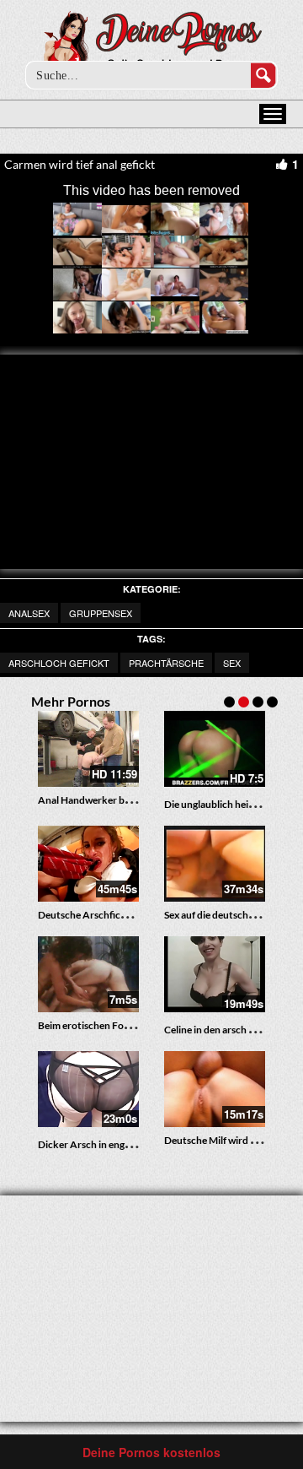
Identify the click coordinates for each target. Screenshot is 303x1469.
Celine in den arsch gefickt (221, 1029)
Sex (232, 662)
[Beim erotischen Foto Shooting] (88, 974)
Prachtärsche (166, 662)
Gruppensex (100, 613)
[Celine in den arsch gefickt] (214, 975)
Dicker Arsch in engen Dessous (106, 1144)
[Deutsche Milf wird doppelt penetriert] (214, 1089)
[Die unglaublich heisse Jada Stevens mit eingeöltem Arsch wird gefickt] (214, 749)
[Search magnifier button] (263, 75)
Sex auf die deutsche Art (217, 914)
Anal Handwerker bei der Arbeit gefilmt (125, 800)
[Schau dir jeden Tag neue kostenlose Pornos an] (152, 43)
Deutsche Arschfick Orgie (95, 914)
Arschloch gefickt (58, 662)
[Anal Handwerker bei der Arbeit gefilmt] (88, 749)
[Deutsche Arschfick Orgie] (88, 864)
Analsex (29, 613)
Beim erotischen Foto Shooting (107, 1025)
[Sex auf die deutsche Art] (214, 864)
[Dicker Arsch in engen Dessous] (88, 1089)
